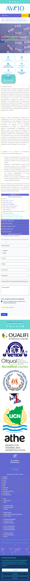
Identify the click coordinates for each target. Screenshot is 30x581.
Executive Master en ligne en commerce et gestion (17, 20)
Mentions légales (4, 539)
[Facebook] (10, 2)
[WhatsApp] (20, 2)
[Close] (28, 557)
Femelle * (5, 250)
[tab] (15, 86)
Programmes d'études (10, 18)
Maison (3, 18)
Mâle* (4, 253)
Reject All (15, 578)
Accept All (15, 570)
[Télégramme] (18, 2)
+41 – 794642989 (15, 469)
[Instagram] (15, 2)
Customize (15, 574)
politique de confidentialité (12, 539)
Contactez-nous (26, 539)
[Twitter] (12, 2)
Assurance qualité (20, 539)
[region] (15, 568)
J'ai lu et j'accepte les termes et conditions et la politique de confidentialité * (14, 302)
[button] (25, 15)
